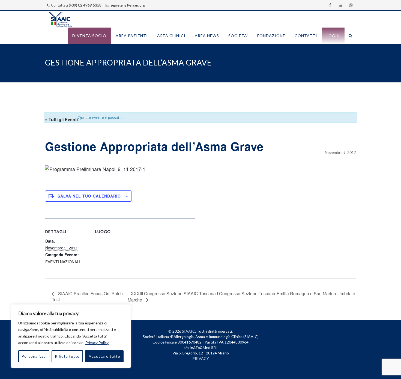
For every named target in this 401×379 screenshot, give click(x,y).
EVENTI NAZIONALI (62, 261)
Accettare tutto (104, 356)
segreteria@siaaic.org (127, 5)
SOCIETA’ (238, 35)
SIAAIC (188, 331)
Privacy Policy (97, 342)
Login (333, 35)
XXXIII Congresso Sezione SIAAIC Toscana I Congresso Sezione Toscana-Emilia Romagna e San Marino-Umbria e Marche (241, 296)
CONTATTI (306, 35)
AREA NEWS (207, 35)
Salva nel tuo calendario (89, 196)
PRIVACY (200, 358)
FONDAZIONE (271, 35)
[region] (71, 336)
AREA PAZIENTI (132, 35)
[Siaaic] (60, 19)
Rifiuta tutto (67, 356)
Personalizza (34, 356)
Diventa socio (89, 35)
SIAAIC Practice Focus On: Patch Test (87, 296)
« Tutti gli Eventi (61, 119)
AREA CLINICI (171, 35)
